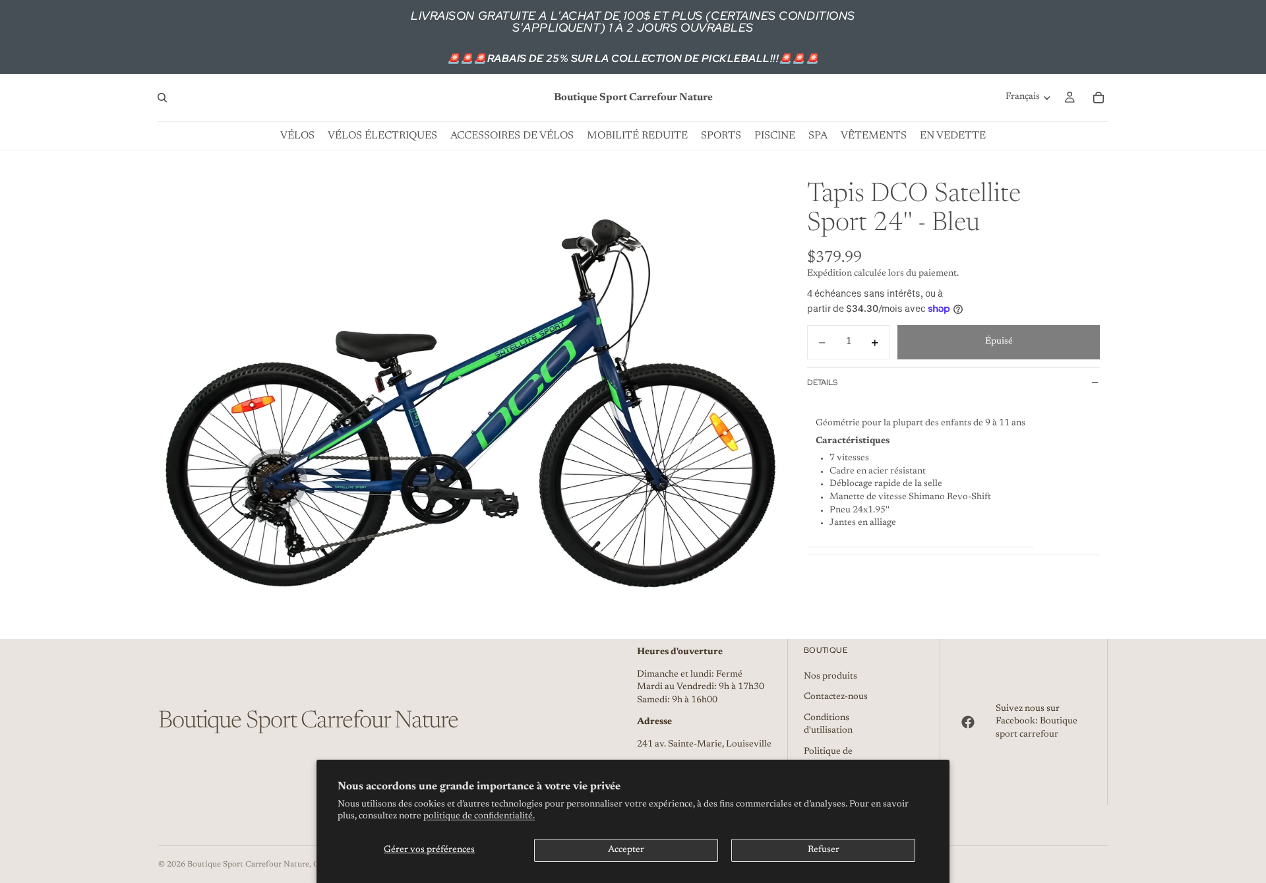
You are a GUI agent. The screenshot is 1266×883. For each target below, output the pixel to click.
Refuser (823, 850)
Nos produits (830, 676)
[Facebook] (968, 722)
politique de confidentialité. (479, 816)
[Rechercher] (162, 97)
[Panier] (1098, 97)
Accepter (626, 850)
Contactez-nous (836, 697)
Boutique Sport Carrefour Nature (248, 864)
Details (822, 382)
